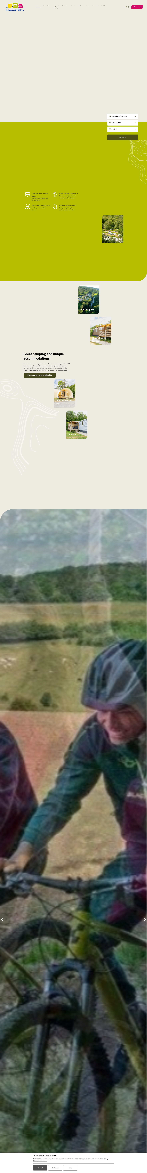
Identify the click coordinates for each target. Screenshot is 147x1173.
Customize (55, 1168)
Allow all (40, 1168)
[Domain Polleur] (15, 6)
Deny (70, 1168)
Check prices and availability (39, 375)
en (126, 7)
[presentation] (2, 920)
